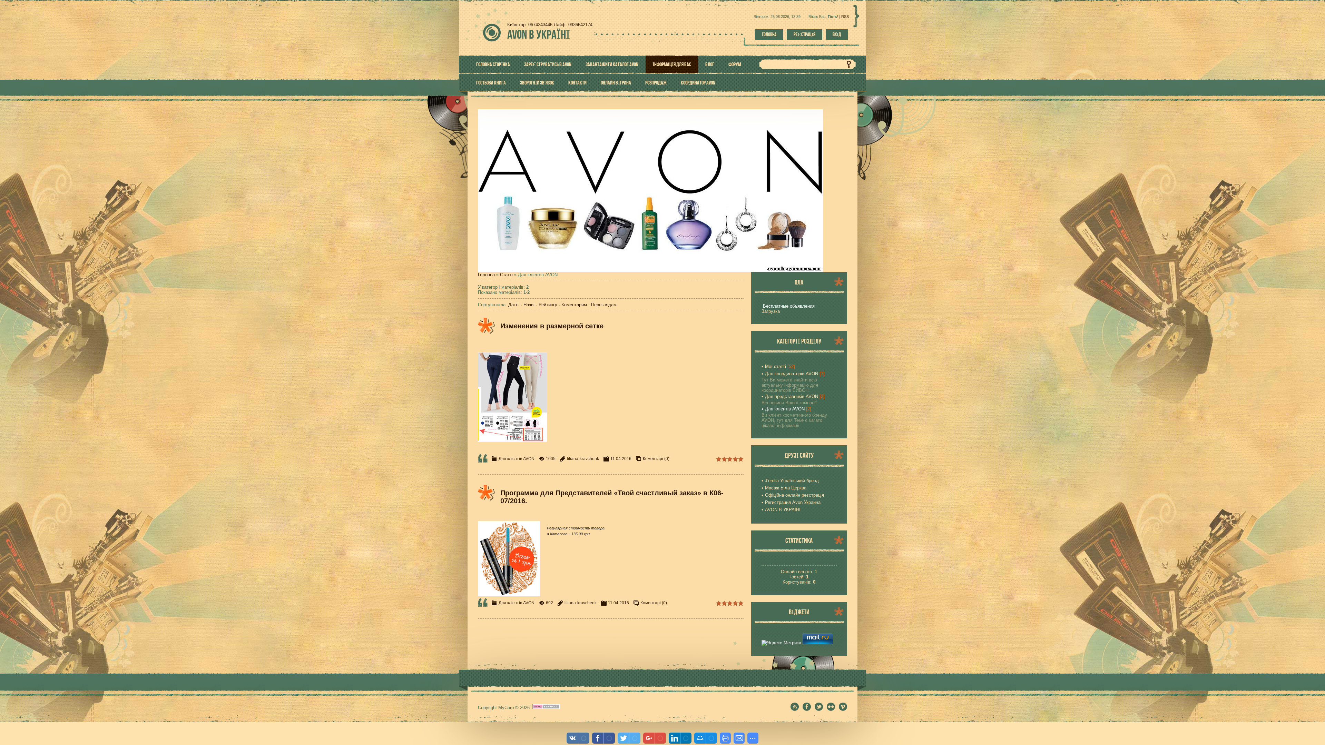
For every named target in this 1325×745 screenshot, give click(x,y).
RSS (845, 16)
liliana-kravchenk (583, 458)
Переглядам (604, 304)
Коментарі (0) (656, 458)
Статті (506, 274)
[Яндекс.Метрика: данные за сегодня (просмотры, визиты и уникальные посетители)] (781, 643)
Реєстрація (804, 34)
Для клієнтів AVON (516, 458)
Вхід (837, 34)
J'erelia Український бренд (792, 480)
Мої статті (775, 366)
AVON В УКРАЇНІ (783, 509)
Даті (512, 304)
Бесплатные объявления (789, 306)
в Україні (538, 34)
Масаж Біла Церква (785, 487)
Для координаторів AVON (791, 373)
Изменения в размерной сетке (551, 326)
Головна (769, 34)
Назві (528, 304)
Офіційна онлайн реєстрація (794, 495)
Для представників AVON (791, 396)
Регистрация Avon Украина (793, 502)
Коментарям (574, 304)
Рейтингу (548, 304)
